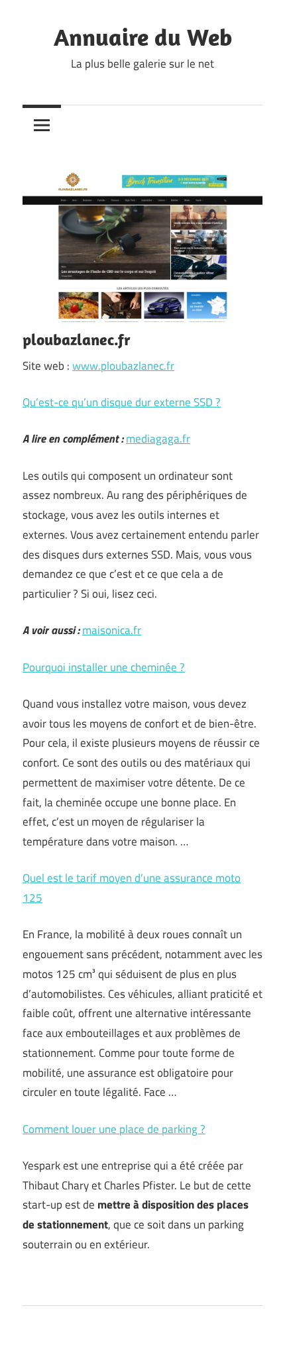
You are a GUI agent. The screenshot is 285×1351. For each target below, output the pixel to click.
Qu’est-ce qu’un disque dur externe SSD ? (122, 402)
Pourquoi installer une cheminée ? (104, 667)
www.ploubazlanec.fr (123, 365)
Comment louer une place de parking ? (114, 1129)
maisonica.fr (111, 630)
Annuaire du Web (143, 37)
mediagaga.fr (158, 438)
